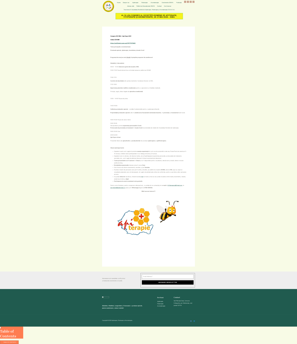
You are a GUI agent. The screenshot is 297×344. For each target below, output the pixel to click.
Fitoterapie (144, 2)
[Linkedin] (194, 321)
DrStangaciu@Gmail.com (175, 185)
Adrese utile (130, 6)
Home (119, 2)
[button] (126, 2)
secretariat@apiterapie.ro (117, 187)
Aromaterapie (155, 2)
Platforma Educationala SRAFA (145, 6)
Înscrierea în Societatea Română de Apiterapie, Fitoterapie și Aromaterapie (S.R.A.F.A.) (149, 9)
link (142, 176)
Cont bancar (167, 6)
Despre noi (126, 2)
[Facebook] (191, 321)
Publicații (179, 2)
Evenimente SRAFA (167, 2)
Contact (159, 6)
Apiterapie (135, 2)
